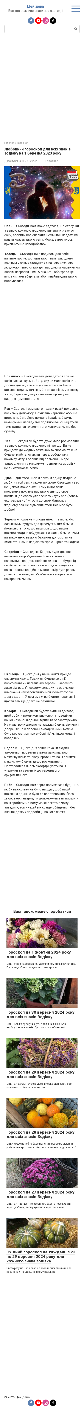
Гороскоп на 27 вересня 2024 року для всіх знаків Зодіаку (40, 1194)
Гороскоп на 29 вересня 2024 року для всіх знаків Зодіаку (40, 1074)
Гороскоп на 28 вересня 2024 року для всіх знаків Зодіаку (40, 1134)
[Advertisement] (42, 86)
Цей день (35, 6)
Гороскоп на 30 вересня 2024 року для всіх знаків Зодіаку (40, 1014)
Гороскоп (51, 160)
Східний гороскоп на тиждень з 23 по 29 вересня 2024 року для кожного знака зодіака (40, 1256)
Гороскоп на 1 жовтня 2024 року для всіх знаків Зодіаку (38, 954)
